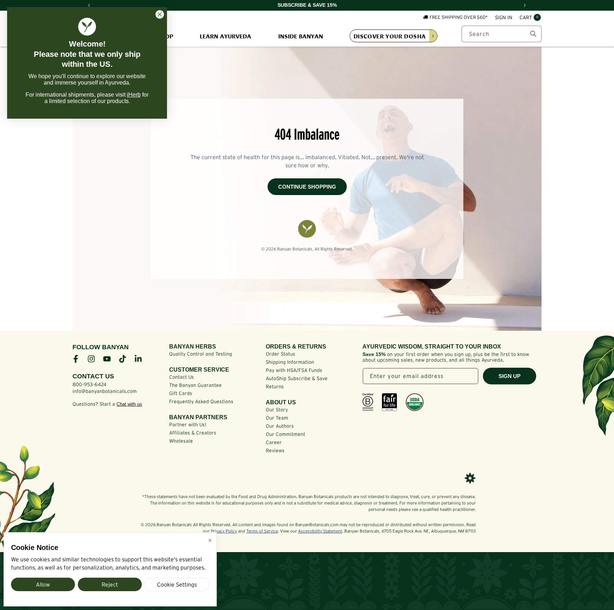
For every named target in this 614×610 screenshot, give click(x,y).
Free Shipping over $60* (459, 17)
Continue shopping (307, 187)
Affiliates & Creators (192, 433)
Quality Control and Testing (200, 354)
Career (274, 442)
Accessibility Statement (320, 531)
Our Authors (280, 426)
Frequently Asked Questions (201, 401)
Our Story (277, 409)
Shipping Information (290, 362)
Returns (275, 386)
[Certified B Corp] (367, 402)
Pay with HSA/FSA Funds (294, 370)
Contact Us (181, 377)
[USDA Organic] (415, 402)
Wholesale (181, 441)
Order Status (280, 354)
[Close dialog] (159, 14)
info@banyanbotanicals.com (104, 391)
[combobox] (501, 34)
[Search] (533, 34)
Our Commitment (285, 434)
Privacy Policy (224, 531)
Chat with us (129, 404)
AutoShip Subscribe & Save (297, 378)
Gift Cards (180, 393)
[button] (530, 18)
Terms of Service (262, 531)
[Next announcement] (525, 5)
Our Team (277, 418)
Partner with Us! (187, 424)
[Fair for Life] (389, 402)
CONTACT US (93, 376)
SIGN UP (510, 376)
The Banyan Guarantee (195, 385)
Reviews (275, 450)
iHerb (134, 95)
